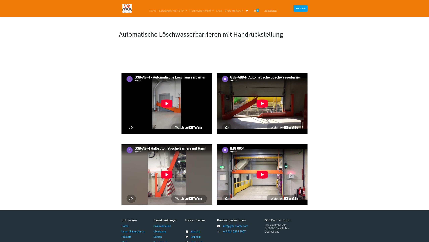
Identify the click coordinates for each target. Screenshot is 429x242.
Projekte (126, 236)
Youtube (195, 231)
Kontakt (300, 8)
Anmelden (270, 10)
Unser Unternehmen (132, 231)
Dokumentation (162, 226)
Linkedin (196, 236)
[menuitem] (153, 10)
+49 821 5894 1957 (234, 231)
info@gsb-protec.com (235, 226)
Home (125, 226)
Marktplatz (159, 231)
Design (157, 236)
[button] (246, 10)
